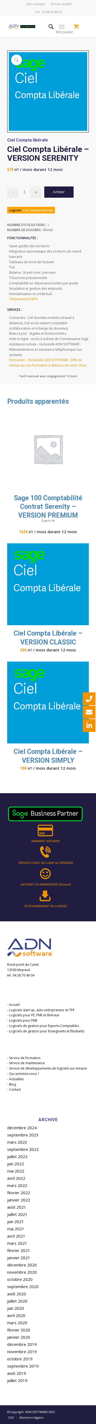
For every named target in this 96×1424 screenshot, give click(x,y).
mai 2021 (15, 1228)
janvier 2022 (18, 1199)
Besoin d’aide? (61, 4)
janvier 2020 (18, 1337)
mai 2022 (15, 1171)
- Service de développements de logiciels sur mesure (47, 1068)
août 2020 (16, 1293)
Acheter (59, 192)
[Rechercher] (48, 26)
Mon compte (35, 4)
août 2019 (16, 1373)
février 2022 (18, 1192)
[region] (48, 857)
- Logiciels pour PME (22, 1020)
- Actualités (15, 1079)
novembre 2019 (22, 1351)
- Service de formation (24, 1058)
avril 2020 (16, 1315)
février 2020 (18, 1330)
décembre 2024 (22, 1127)
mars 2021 (17, 1243)
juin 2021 (15, 1221)
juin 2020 (15, 1308)
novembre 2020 (22, 1272)
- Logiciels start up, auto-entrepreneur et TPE (40, 1010)
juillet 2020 (17, 1301)
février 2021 (18, 1250)
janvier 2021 (18, 1257)
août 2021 (16, 1207)
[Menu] (61, 26)
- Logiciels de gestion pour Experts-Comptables (43, 1026)
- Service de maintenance (26, 1063)
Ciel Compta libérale (27, 140)
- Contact (14, 1089)
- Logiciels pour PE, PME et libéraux (33, 1015)
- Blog (11, 1084)
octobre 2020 (20, 1279)
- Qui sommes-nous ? (23, 1073)
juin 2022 (15, 1163)
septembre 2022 (23, 1149)
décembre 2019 (22, 1344)
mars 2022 (17, 1185)
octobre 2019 (20, 1358)
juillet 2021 (17, 1214)
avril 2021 (16, 1236)
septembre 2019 (23, 1366)
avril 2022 (16, 1178)
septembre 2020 (23, 1286)
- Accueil (13, 1004)
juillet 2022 (17, 1156)
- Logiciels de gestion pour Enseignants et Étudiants (45, 1031)
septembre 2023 (23, 1134)
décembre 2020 (22, 1265)
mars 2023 (17, 1142)
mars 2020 (17, 1322)
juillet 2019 (17, 1380)
